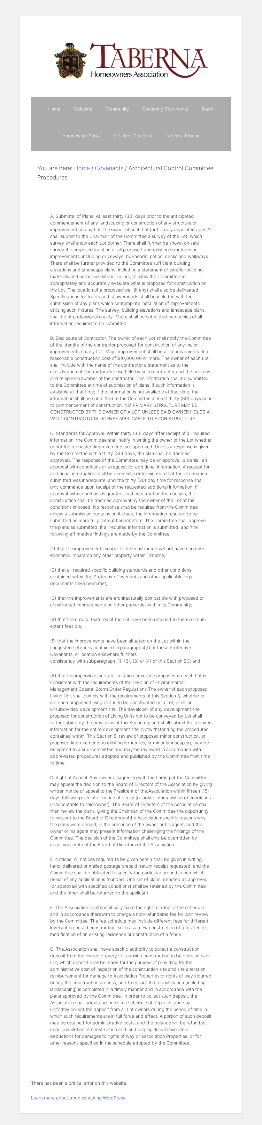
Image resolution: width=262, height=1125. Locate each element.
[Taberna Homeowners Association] (131, 39)
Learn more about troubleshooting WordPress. (79, 1097)
